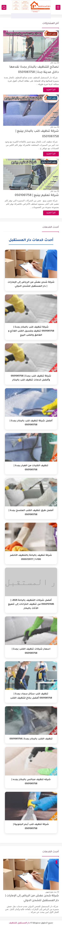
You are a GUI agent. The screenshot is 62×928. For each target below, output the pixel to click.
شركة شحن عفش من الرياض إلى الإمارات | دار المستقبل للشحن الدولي (32, 898)
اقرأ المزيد (51, 90)
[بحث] (4, 7)
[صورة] (31, 874)
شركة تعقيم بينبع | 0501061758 (37, 195)
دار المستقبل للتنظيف (19, 923)
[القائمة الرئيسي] (58, 7)
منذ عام (53, 63)
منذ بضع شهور (50, 892)
